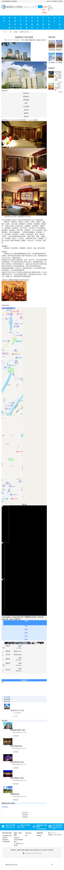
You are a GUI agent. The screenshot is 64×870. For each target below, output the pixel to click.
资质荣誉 (39, 835)
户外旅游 (21, 23)
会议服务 (49, 23)
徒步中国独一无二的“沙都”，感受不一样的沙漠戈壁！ (58, 76)
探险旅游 (26, 23)
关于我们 (60, 1)
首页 (4, 19)
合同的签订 (17, 837)
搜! (40, 7)
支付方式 (49, 1)
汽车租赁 (43, 23)
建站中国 (50, 850)
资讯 (54, 19)
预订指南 (54, 1)
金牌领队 (15, 23)
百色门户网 (14, 864)
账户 (26, 835)
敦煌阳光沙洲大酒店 (24, 32)
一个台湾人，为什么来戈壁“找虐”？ (58, 87)
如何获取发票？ (6, 841)
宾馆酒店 (32, 23)
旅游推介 (37, 23)
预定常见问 (5, 839)
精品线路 (9, 23)
